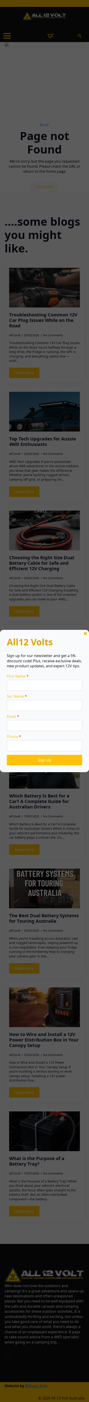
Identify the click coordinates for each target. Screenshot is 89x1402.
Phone (14, 736)
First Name (18, 676)
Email (13, 716)
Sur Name (17, 696)
